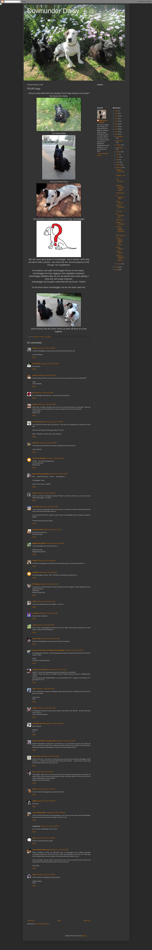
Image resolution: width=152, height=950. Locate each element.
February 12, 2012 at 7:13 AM (57, 669)
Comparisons (120, 193)
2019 (116, 116)
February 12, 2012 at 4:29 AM (45, 625)
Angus (34, 601)
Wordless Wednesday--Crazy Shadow (120, 188)
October (119, 145)
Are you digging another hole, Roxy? (119, 241)
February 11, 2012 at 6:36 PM (46, 493)
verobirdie (35, 613)
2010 (116, 269)
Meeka (34, 789)
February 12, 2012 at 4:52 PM (46, 801)
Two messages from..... (120, 215)
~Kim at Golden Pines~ (39, 812)
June (118, 157)
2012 (116, 134)
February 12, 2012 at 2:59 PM (44, 772)
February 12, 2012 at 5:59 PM (56, 812)
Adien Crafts (36, 756)
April (118, 162)
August (118, 152)
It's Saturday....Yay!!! (120, 197)
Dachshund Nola (37, 529)
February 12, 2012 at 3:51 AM (48, 613)
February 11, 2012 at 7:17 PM (49, 506)
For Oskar (119, 211)
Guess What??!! (119, 202)
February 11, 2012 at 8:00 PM (55, 543)
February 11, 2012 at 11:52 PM (49, 584)
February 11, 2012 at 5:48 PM (47, 443)
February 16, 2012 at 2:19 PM (46, 874)
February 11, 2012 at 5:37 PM (47, 375)
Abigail (34, 801)
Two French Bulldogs (39, 458)
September (119, 147)
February (119, 167)
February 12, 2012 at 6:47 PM (50, 826)
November (119, 140)
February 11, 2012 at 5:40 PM (44, 393)
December (119, 136)
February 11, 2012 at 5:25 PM (46, 348)
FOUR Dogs (119, 220)
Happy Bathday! (119, 248)
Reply (34, 357)
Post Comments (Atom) (42, 924)
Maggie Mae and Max (39, 543)
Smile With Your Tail (38, 723)
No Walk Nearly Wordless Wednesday (120, 230)
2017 (116, 121)
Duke (34, 689)
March (118, 165)
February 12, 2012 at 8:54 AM (45, 689)
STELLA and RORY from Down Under (44, 741)
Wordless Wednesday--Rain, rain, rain (120, 258)
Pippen (34, 348)
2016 (116, 124)
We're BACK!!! (120, 235)
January (119, 264)
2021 (116, 111)
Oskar (34, 874)
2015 (116, 126)
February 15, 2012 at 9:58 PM (59, 850)
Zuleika (34, 560)
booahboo (35, 572)
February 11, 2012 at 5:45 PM (54, 422)
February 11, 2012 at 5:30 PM (49, 363)
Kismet (34, 493)
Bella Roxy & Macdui (103, 121)
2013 (116, 131)
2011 (116, 267)
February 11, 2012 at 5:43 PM (47, 404)
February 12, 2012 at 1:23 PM (50, 756)
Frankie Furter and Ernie (40, 669)
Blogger (84, 936)
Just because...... (120, 181)
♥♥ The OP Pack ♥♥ (38, 422)
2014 (116, 129)
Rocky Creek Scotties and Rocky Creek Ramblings (48, 650)
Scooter (34, 375)
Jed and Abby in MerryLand (41, 850)
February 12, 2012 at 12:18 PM (66, 741)
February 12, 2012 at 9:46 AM (54, 723)
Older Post (87, 920)
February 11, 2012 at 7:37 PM (52, 529)
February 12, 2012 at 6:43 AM (51, 638)
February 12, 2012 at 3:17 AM (46, 601)
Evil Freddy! (36, 363)
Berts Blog (35, 506)
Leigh (34, 625)
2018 (116, 118)
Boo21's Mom (36, 638)
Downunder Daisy (53, 10)
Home (59, 920)
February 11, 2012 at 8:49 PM (48, 572)
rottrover (35, 443)
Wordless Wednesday (120, 171)
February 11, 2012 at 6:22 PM (59, 474)
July (117, 154)
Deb (33, 393)
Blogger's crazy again (120, 223)
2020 (116, 113)
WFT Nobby (36, 584)
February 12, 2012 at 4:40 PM (46, 789)
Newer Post (31, 920)
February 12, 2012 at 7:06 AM (74, 650)
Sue (33, 772)
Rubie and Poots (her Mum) (41, 474)
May (117, 159)
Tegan (34, 838)
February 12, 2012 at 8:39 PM (46, 838)
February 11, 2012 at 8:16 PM (46, 560)
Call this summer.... (120, 252)
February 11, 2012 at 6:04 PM (55, 458)
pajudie (34, 708)
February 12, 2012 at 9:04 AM (46, 708)
